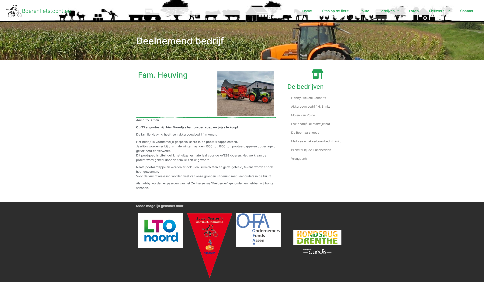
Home (307, 11)
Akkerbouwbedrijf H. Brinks (310, 106)
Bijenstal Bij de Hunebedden (311, 150)
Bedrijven (387, 11)
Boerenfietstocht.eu (46, 11)
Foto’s (414, 11)
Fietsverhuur (439, 11)
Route (364, 11)
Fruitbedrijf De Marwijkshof (310, 124)
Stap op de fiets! (335, 11)
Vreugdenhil (299, 158)
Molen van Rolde (303, 115)
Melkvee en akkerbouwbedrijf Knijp (316, 141)
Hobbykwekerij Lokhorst (308, 98)
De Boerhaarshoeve (305, 132)
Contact (466, 11)
